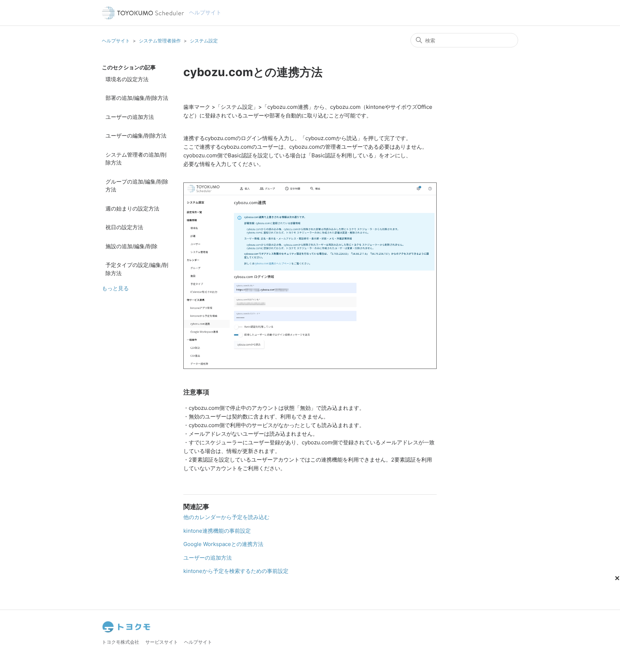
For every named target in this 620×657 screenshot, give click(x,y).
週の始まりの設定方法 (132, 208)
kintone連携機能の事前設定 (217, 530)
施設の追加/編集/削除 (131, 246)
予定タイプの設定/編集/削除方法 (136, 269)
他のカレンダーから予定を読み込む (226, 517)
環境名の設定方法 (127, 79)
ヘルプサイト (116, 40)
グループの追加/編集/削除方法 (136, 185)
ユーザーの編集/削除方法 (135, 135)
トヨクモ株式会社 (120, 642)
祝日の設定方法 (124, 227)
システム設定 (204, 40)
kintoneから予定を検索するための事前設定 (235, 571)
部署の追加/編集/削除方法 (136, 97)
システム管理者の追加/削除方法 (135, 158)
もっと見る (115, 288)
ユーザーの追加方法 (129, 117)
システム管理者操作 (160, 40)
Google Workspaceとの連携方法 (223, 544)
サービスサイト (161, 642)
